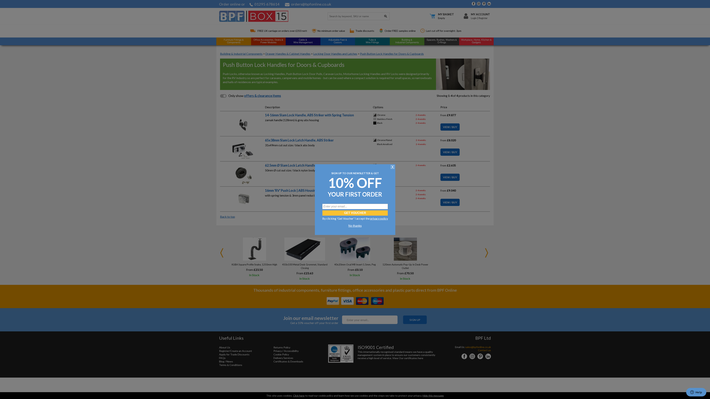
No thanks (355, 225)
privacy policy (379, 218)
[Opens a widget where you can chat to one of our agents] (696, 392)
